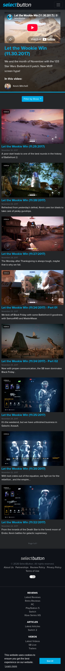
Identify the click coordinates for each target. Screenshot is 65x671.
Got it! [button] (50, 661)
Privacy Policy (54, 567)
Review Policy (37, 567)
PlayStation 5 (32, 608)
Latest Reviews (33, 597)
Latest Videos (32, 641)
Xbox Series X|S (32, 615)
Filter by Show (31, 99)
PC (32, 604)
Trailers (32, 648)
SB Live (32, 645)
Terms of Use (32, 571)
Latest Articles (32, 626)
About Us (9, 567)
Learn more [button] (11, 666)
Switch (32, 611)
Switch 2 (32, 630)
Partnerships (21, 567)
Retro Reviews (32, 601)
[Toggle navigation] (58, 5)
